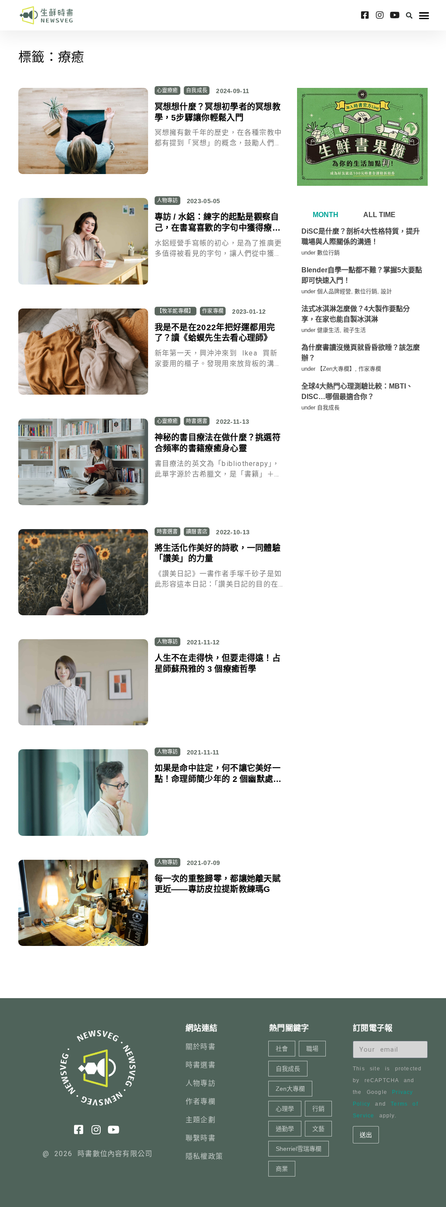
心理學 (285, 1108)
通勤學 (285, 1128)
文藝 (318, 1128)
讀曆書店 (196, 532)
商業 (282, 1168)
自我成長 (196, 90)
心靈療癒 (167, 90)
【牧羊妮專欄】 (175, 311)
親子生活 (354, 330)
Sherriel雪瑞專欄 (298, 1148)
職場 (312, 1048)
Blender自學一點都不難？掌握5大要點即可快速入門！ (361, 275)
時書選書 (196, 421)
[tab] (324, 215)
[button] (409, 15)
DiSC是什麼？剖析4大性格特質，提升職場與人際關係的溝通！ (360, 236)
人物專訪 (167, 201)
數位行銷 (328, 252)
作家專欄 (212, 311)
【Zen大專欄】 (336, 368)
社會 (282, 1048)
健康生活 (328, 330)
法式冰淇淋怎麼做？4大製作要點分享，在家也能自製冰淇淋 (355, 314)
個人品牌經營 (334, 291)
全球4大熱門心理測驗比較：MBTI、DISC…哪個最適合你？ (357, 391)
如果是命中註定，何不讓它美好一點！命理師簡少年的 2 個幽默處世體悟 (218, 779)
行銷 (318, 1108)
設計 (386, 291)
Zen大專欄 (290, 1088)
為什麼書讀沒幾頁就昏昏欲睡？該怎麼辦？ (360, 353)
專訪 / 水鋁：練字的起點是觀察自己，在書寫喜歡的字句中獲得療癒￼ (218, 227)
